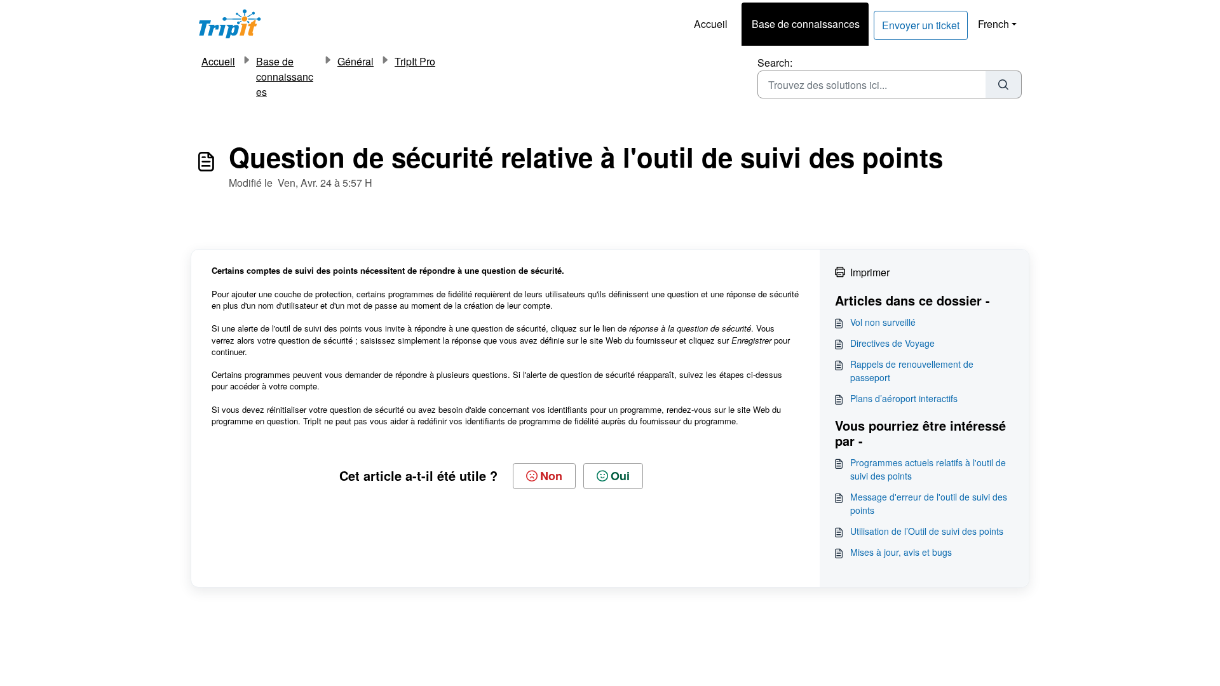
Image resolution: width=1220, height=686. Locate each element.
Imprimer (870, 272)
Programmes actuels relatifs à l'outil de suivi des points (928, 469)
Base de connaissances (806, 24)
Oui (620, 475)
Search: (774, 62)
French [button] (993, 24)
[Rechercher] (1004, 84)
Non (551, 475)
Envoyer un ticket (920, 25)
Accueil (711, 24)
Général (355, 61)
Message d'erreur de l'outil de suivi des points (928, 503)
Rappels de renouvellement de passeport (911, 371)
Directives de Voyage (892, 343)
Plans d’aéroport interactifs (904, 398)
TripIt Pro (415, 61)
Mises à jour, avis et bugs (901, 552)
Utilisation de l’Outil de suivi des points (926, 531)
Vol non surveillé (883, 322)
